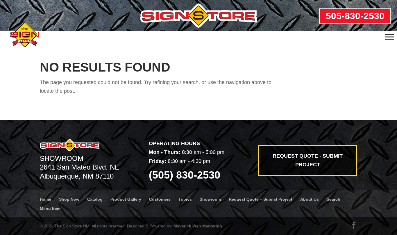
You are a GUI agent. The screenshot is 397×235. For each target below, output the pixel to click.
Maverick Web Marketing (198, 226)
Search (333, 199)
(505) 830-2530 (184, 175)
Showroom (210, 199)
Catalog (95, 199)
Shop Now (69, 199)
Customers (160, 199)
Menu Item (50, 208)
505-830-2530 (355, 16)
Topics (185, 199)
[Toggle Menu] (389, 37)
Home (45, 199)
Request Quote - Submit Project (308, 160)
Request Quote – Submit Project (260, 199)
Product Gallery (125, 199)
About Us (309, 199)
